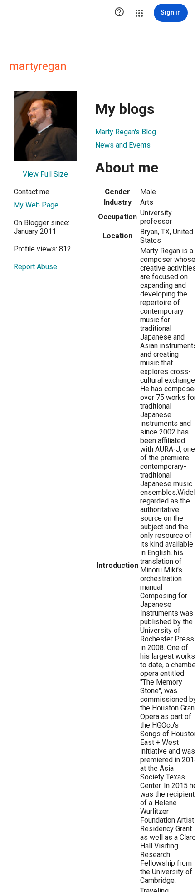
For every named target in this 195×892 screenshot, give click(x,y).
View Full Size (45, 174)
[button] (119, 13)
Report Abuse (35, 266)
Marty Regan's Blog (125, 132)
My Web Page (36, 205)
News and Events (123, 145)
